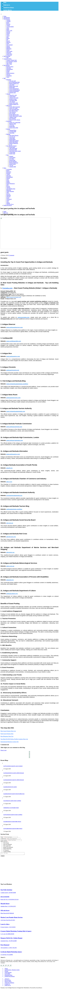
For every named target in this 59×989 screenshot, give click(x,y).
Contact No (4, 838)
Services (8, 74)
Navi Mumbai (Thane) (11, 145)
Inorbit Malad (12, 139)
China (7, 28)
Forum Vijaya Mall (13, 103)
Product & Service (7, 205)
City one (11, 165)
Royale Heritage (13, 161)
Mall (4, 78)
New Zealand (9, 44)
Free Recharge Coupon (11, 61)
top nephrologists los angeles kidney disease (12, 821)
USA (7, 201)
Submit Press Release (8, 7)
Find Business (6, 18)
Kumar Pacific (12, 164)
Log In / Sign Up (7, 10)
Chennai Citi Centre (13, 97)
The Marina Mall (13, 100)
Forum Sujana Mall (13, 127)
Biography (8, 171)
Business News (9, 66)
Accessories (9, 169)
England (8, 31)
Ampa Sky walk (13, 95)
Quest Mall (11, 132)
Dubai (7, 29)
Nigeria (8, 46)
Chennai (8, 93)
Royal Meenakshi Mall (14, 82)
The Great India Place (14, 109)
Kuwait (8, 41)
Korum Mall (12, 147)
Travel (7, 77)
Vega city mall (12, 81)
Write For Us (6, 5)
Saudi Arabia (9, 51)
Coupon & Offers (7, 58)
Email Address (4, 840)
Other (7, 192)
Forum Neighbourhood (14, 90)
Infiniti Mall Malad (13, 142)
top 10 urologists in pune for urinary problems (12, 814)
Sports (7, 197)
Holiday (8, 182)
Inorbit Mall (12, 87)
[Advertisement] (29, 867)
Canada (8, 25)
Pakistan (8, 47)
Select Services (4, 841)
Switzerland (9, 55)
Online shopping (10, 191)
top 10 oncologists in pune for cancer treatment (12, 766)
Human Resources (10, 183)
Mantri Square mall (13, 86)
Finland (8, 33)
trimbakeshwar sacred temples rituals (11, 807)
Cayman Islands (10, 26)
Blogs (4, 168)
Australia (8, 21)
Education (8, 68)
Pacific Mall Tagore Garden (15, 116)
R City (10, 144)
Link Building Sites (10, 188)
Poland (7, 50)
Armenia (8, 20)
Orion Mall (11, 84)
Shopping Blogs (10, 204)
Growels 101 (12, 136)
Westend (11, 156)
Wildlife (8, 203)
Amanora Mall (12, 166)
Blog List (5, 212)
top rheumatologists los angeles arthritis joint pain (13, 772)
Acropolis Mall (12, 131)
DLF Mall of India (13, 110)
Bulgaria (8, 24)
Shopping (8, 195)
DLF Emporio (12, 118)
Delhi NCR (9, 105)
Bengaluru (8, 79)
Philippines (8, 48)
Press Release (6, 65)
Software (8, 196)
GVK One (11, 125)
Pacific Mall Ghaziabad (14, 106)
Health (7, 71)
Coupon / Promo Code (11, 60)
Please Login (3, 750)
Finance (8, 70)
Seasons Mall (12, 160)
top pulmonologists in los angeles (10, 786)
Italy (7, 39)
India (7, 37)
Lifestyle (8, 187)
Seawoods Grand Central (15, 151)
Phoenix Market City (14, 83)
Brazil (7, 22)
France (7, 34)
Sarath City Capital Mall (14, 122)
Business (8, 173)
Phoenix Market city (13, 104)
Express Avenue (13, 99)
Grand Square (12, 96)
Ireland (7, 38)
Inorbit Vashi (12, 153)
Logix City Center (13, 108)
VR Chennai (12, 101)
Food (7, 179)
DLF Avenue (12, 113)
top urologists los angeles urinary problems (12, 800)
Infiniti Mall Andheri (14, 140)
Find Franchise (6, 56)
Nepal (7, 43)
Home (4, 2)
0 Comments (11, 255)
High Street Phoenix (13, 135)
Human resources (10, 73)
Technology (9, 75)
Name (2, 837)
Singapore (8, 52)
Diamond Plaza (12, 130)
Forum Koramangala (14, 91)
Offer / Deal (9, 64)
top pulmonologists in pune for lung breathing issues (13, 793)
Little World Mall (13, 148)
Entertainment (9, 69)
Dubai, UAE (9, 30)
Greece (8, 35)
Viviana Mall (12, 152)
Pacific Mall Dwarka (14, 114)
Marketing (8, 190)
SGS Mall (11, 158)
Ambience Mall (12, 117)
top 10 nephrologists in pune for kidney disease (12, 828)
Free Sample (9, 62)
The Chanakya (12, 112)
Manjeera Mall (12, 123)
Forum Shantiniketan (14, 88)
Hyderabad (8, 121)
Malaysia (8, 42)
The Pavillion (12, 157)
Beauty (8, 170)
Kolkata (8, 129)
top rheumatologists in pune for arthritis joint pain (13, 779)
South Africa (9, 54)
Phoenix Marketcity (13, 143)
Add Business (6, 17)
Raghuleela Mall (13, 149)
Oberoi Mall (12, 138)
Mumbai (8, 134)
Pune (7, 155)
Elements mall (12, 92)
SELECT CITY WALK (14, 119)
